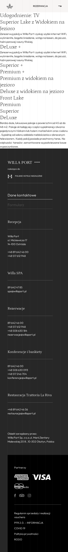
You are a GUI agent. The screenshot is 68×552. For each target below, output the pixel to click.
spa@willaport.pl (17, 291)
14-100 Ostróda (17, 244)
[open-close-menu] (60, 6)
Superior (9, 111)
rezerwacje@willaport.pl (21, 334)
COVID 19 (19, 528)
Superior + (11, 65)
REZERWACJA (40, 6)
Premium (10, 105)
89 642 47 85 (15, 287)
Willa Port (13, 236)
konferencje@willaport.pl (22, 377)
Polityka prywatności (26, 533)
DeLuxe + (10, 47)
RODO (18, 539)
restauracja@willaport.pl (21, 413)
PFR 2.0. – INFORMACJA (28, 522)
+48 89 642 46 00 (18, 252)
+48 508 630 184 (17, 330)
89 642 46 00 (15, 322)
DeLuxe (8, 118)
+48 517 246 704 (17, 374)
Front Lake (12, 98)
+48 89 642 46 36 (18, 409)
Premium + (12, 72)
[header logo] (9, 6)
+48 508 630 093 (18, 370)
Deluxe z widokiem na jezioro (32, 91)
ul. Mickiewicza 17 (17, 240)
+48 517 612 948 (17, 256)
